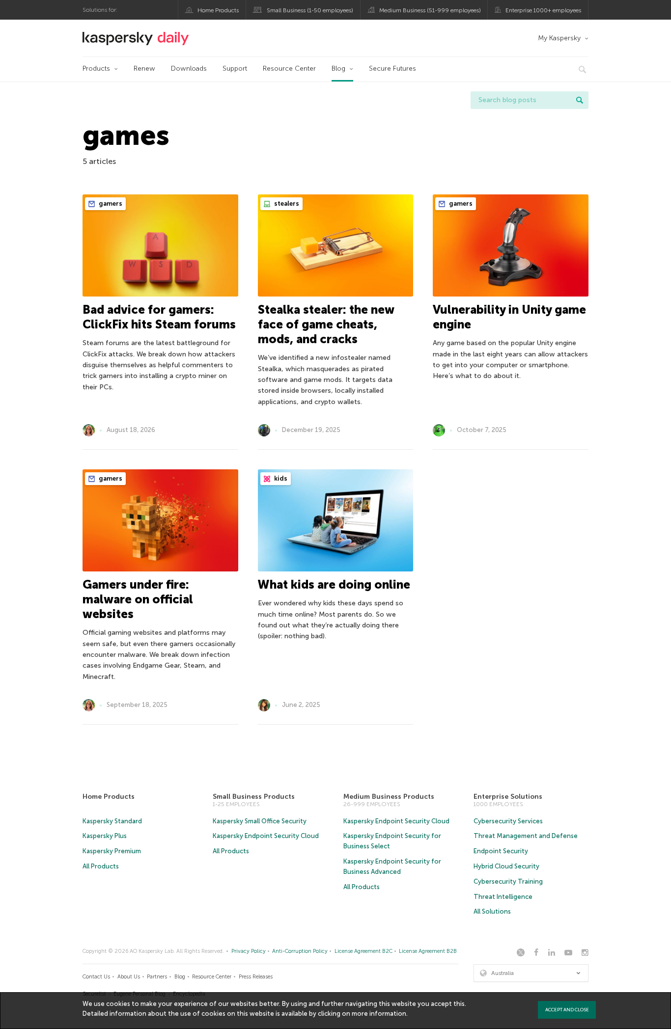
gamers (109, 203)
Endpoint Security (501, 851)
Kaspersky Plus (105, 835)
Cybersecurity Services (508, 821)
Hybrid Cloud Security (506, 866)
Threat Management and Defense (526, 835)
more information (379, 1013)
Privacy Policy (248, 951)
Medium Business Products (388, 796)
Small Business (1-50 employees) (310, 10)
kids (280, 478)
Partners (157, 977)
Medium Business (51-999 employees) (430, 10)
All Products (101, 866)
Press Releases (256, 977)
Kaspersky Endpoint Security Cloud (266, 835)
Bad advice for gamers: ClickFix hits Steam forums (159, 316)
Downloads (189, 68)
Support (235, 68)
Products (96, 68)
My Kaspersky (559, 38)
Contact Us (96, 977)
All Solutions (492, 911)
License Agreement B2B (428, 951)
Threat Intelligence (503, 896)
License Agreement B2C (363, 951)
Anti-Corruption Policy (300, 951)
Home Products (218, 10)
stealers (286, 203)
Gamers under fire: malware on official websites (138, 599)
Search (579, 100)
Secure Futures (392, 68)
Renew (144, 68)
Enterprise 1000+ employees (543, 10)
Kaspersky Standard (112, 821)
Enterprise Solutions (508, 796)
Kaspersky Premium (112, 851)
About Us (128, 977)
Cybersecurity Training (508, 881)
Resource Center (289, 68)
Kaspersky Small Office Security (260, 821)
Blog (338, 68)
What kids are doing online (334, 584)
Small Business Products (254, 796)
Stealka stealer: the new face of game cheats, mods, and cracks (326, 324)
